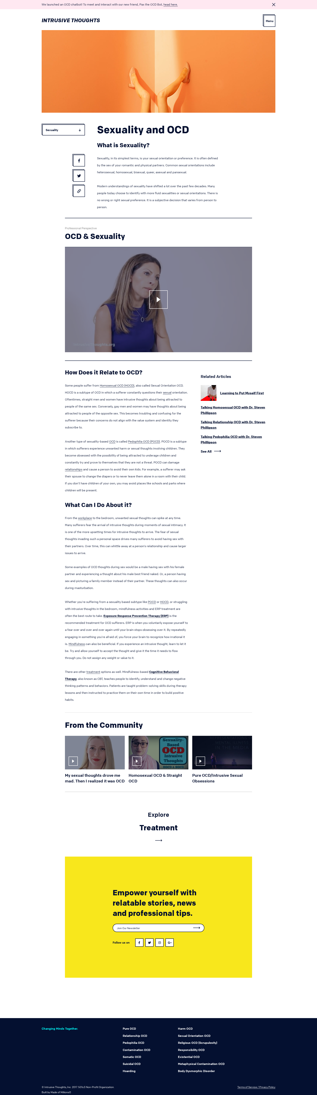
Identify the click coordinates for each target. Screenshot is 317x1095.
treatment (93, 672)
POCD (152, 602)
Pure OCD (129, 1028)
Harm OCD (185, 1028)
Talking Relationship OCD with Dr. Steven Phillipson (233, 424)
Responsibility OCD (191, 1050)
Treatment (158, 827)
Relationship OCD (135, 1036)
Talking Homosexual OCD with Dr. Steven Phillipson (233, 410)
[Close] (273, 4)
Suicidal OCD (132, 1064)
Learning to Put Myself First (242, 393)
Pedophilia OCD (133, 1043)
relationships (73, 469)
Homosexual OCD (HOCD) (117, 385)
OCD (112, 441)
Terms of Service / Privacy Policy (256, 1087)
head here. (170, 4)
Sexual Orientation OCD (194, 1036)
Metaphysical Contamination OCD (201, 1064)
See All (206, 451)
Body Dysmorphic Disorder (196, 1071)
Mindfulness (77, 644)
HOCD (164, 602)
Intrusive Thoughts (71, 20)
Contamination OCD (136, 1050)
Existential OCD (189, 1057)
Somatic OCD (132, 1057)
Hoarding (129, 1071)
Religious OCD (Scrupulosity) (197, 1043)
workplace (85, 518)
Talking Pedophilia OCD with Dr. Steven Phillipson (231, 439)
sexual (167, 392)
